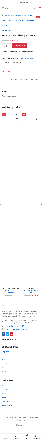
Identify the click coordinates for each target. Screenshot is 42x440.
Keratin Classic (7, 30)
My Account (6, 389)
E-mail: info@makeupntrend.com (16, 329)
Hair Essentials (19, 20)
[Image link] (14, 306)
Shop (3, 385)
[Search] (34, 8)
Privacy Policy (7, 406)
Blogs (4, 394)
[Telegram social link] (26, 2)
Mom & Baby (6, 364)
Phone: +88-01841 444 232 (15, 326)
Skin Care (5, 372)
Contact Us (6, 402)
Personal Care (7, 368)
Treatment (6, 376)
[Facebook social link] (15, 2)
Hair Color (34, 290)
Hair (10, 20)
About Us (5, 397)
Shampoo (30, 20)
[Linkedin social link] (24, 2)
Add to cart (20, 46)
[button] (17, 119)
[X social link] (17, 2)
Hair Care (5, 356)
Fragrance (5, 352)
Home (4, 20)
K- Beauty (5, 360)
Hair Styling (27, 290)
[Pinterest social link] (21, 2)
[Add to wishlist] (17, 115)
